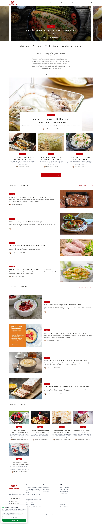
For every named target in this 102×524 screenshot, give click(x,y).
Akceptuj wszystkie (14, 520)
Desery (54, 2)
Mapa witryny (51, 514)
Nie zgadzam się (14, 517)
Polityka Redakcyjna (44, 514)
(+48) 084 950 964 (14, 501)
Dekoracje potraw (63, 493)
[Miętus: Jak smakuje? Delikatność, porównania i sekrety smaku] (51, 104)
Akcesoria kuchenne (64, 489)
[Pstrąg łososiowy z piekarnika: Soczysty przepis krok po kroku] (51, 23)
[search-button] (88, 2)
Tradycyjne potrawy (64, 491)
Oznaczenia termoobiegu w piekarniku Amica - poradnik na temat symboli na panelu (33, 491)
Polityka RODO (36, 514)
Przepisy (45, 2)
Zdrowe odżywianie (61, 2)
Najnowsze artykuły (37, 2)
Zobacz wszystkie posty (86, 185)
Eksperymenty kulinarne (64, 487)
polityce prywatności (18, 514)
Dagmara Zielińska (46, 487)
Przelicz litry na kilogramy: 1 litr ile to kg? (34, 487)
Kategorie (62, 484)
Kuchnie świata (63, 495)
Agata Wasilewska (46, 489)
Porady (49, 2)
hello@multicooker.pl (15, 503)
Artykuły (28, 484)
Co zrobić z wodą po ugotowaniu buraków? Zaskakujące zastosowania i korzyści (33, 499)
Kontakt (31, 514)
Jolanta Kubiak (46, 491)
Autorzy (45, 484)
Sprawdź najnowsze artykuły (51, 175)
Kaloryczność (70, 2)
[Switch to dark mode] (91, 3)
